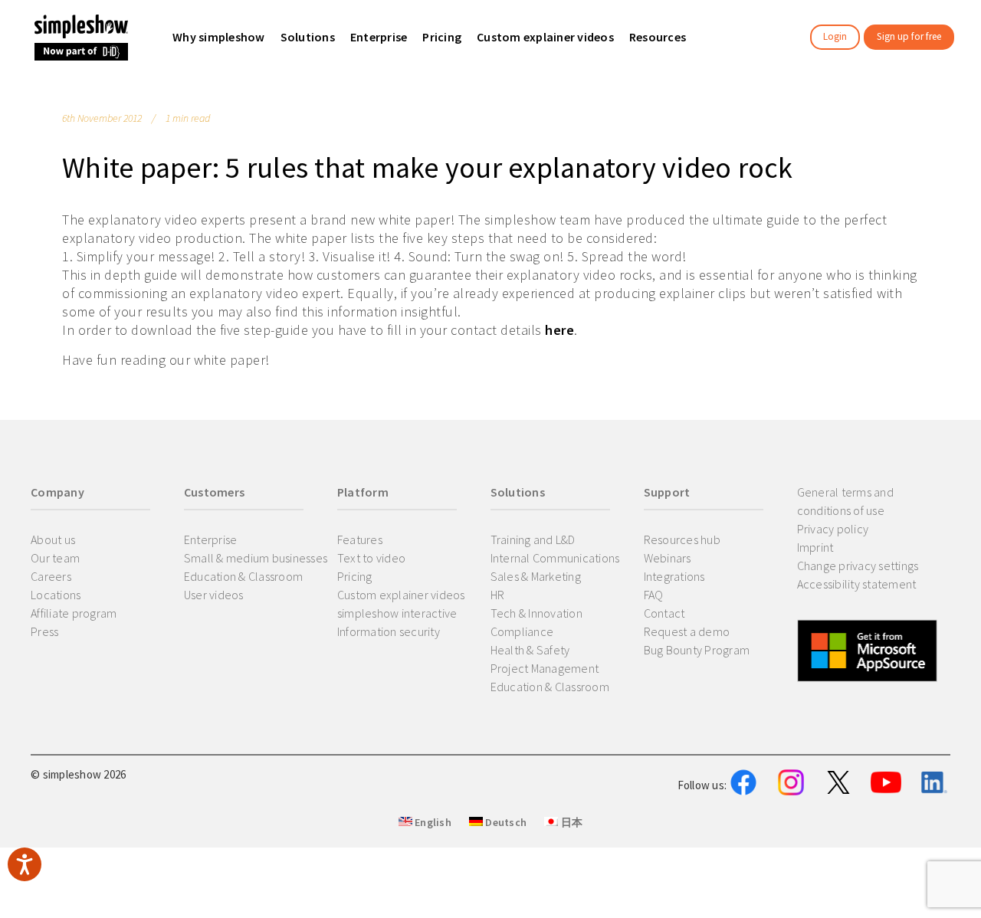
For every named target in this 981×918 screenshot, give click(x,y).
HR (497, 594)
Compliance (522, 631)
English (431, 822)
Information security (388, 631)
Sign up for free (909, 36)
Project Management (544, 668)
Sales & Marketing (535, 576)
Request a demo (687, 631)
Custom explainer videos (401, 594)
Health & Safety (530, 649)
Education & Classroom (243, 576)
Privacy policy (833, 528)
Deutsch (505, 822)
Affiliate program (73, 613)
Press (44, 631)
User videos (214, 594)
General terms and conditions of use (845, 501)
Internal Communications (555, 558)
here (559, 330)
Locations (55, 594)
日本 (570, 822)
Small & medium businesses (255, 558)
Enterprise (211, 539)
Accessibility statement (857, 584)
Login (835, 36)
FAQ (654, 594)
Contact (664, 613)
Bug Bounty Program (697, 649)
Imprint (815, 547)
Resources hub (682, 539)
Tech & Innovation (536, 613)
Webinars (667, 558)
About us (53, 539)
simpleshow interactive (397, 613)
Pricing (354, 576)
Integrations (674, 576)
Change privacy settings (858, 565)
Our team (55, 558)
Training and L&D (533, 539)
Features (359, 539)
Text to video (371, 558)
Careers (51, 576)
